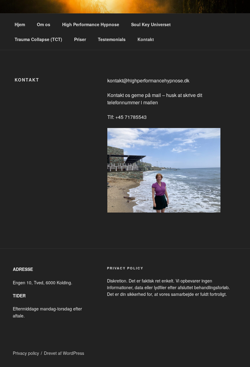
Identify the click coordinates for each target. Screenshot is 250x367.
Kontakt (146, 39)
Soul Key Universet (151, 24)
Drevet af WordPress (64, 353)
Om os (43, 24)
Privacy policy (26, 353)
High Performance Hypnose (90, 24)
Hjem (20, 24)
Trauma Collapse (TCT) (38, 39)
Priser (80, 39)
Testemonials (112, 39)
